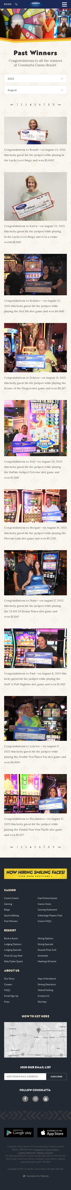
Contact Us (43, 995)
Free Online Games (47, 898)
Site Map (42, 1001)
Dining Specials (45, 944)
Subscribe (56, 1076)
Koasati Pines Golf (47, 949)
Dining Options (45, 938)
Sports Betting (11, 915)
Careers (8, 984)
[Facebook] (25, 1099)
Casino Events (11, 898)
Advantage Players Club (50, 915)
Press (7, 1001)
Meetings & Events (47, 961)
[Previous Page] (12, 104)
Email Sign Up (11, 995)
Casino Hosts (44, 904)
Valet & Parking (45, 990)
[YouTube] (46, 1099)
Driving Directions (47, 984)
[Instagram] (35, 1099)
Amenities (43, 955)
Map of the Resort (47, 978)
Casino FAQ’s (45, 921)
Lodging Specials (12, 949)
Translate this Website (37, 1176)
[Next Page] (59, 104)
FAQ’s (7, 990)
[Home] (35, 4)
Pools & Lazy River (13, 955)
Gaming (8, 904)
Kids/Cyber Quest (13, 961)
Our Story (9, 978)
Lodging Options (12, 944)
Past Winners (11, 921)
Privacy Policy (52, 1149)
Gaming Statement (47, 909)
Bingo (7, 909)
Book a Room (11, 938)
